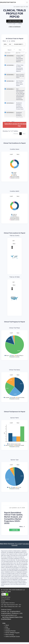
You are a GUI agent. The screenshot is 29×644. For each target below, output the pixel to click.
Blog (6, 627)
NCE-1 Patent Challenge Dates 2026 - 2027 (11, 606)
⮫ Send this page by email (14, 21)
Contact (7, 629)
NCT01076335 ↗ (10, 103)
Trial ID (9, 50)
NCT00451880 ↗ (10, 74)
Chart (11, 154)
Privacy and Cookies (5, 597)
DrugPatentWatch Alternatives (8, 602)
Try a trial (18, 544)
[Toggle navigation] (27, 2)
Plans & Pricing (9, 634)
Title (20, 50)
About (7, 625)
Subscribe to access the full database (16, 124)
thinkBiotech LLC (20, 589)
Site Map (3, 600)
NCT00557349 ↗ (10, 81)
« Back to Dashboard (14, 26)
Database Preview (10, 631)
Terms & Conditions (5, 599)
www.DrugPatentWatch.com (9, 615)
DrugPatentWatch (8, 2)
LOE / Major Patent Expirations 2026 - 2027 (11, 604)
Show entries (9, 41)
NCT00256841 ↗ (10, 89)
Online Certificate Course (12, 636)
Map (14, 240)
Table (18, 154)
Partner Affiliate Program (12, 632)
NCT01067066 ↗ (10, 55)
